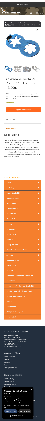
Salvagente (22, 229)
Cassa (6, 359)
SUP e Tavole (22, 213)
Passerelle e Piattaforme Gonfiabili (20, 286)
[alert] (17, 403)
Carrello (7, 362)
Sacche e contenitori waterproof (19, 291)
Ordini (6, 365)
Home (7, 23)
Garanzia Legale (10, 384)
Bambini (9, 270)
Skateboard (11, 265)
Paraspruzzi (11, 234)
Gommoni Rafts (16, 23)
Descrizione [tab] (10, 128)
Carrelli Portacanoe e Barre (22, 249)
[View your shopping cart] (31, 13)
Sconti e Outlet (12, 317)
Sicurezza (22, 239)
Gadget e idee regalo (14, 312)
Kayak (22, 182)
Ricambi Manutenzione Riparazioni (19, 276)
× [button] (31, 389)
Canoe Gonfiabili (22, 193)
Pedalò (9, 301)
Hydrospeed (11, 307)
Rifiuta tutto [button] (25, 411)
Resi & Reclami (9, 387)
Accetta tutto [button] (11, 411)
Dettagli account (10, 368)
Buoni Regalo (11, 281)
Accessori (22, 255)
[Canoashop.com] (11, 11)
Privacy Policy (9, 379)
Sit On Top (22, 187)
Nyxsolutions (15, 419)
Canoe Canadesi (22, 198)
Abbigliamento (22, 244)
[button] (37, 30)
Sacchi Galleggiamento (15, 296)
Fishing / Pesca (22, 203)
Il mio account (9, 357)
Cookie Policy (9, 381)
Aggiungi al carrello (23, 109)
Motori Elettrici (12, 219)
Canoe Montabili (12, 208)
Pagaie (22, 224)
